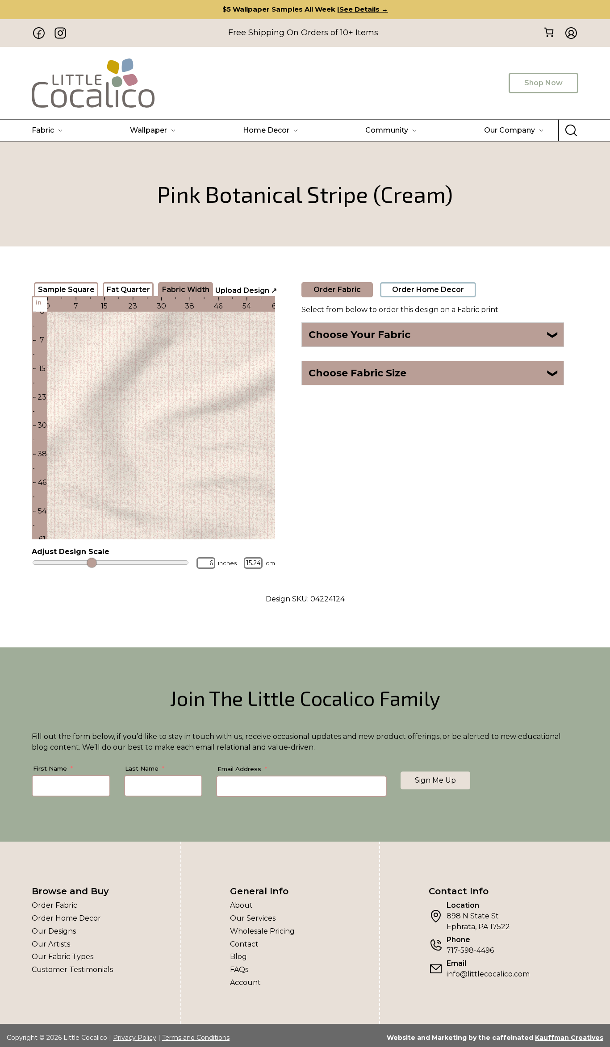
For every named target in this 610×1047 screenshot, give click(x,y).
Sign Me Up (435, 780)
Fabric (43, 130)
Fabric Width (185, 289)
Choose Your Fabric (434, 335)
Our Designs (54, 931)
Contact (244, 944)
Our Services (253, 918)
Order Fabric (337, 289)
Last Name (142, 768)
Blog (238, 956)
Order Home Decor (428, 289)
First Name (50, 768)
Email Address (239, 768)
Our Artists (51, 944)
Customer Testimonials (72, 969)
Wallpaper (148, 130)
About (241, 905)
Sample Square (66, 289)
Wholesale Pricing (262, 931)
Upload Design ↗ (246, 290)
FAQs (239, 969)
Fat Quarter (128, 289)
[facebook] (39, 33)
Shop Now (543, 83)
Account (245, 982)
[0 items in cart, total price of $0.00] (549, 32)
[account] (568, 33)
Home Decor (266, 130)
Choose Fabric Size (434, 373)
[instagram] (60, 33)
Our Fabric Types (62, 956)
